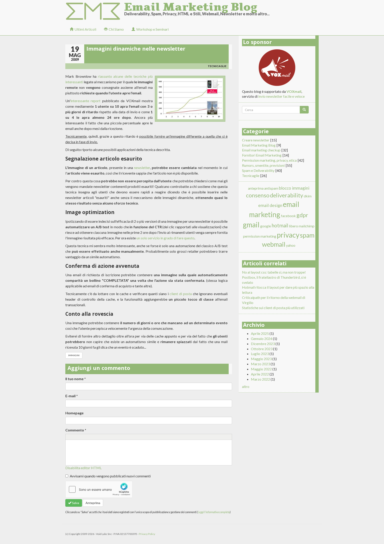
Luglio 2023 (260, 353)
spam (307, 235)
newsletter (142, 167)
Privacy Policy (147, 534)
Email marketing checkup (261, 150)
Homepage (74, 413)
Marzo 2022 (260, 379)
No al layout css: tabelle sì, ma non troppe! (274, 272)
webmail (273, 244)
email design (270, 205)
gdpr (302, 215)
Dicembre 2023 (263, 343)
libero (293, 226)
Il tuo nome (75, 379)
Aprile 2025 (260, 333)
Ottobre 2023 (261, 349)
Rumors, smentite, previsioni (263, 165)
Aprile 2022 (260, 374)
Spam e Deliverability (258, 170)
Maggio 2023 (261, 359)
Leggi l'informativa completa (214, 512)
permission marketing (259, 236)
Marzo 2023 (260, 364)
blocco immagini (294, 188)
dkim (308, 196)
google (265, 226)
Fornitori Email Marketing (262, 155)
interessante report (85, 101)
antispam (271, 188)
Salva (75, 503)
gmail (251, 224)
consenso (257, 195)
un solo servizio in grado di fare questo (165, 238)
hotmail (280, 225)
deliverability (286, 195)
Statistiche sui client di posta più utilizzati (273, 308)
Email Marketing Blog (190, 5)
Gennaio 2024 (261, 338)
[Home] (94, 11)
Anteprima (93, 503)
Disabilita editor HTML (83, 468)
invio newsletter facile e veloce (281, 96)
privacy (288, 234)
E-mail (71, 396)
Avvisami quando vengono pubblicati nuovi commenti (110, 476)
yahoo (290, 245)
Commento (75, 430)
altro (245, 386)
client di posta (181, 294)
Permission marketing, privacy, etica (269, 160)
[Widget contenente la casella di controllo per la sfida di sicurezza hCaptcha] (98, 489)
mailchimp (306, 226)
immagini (74, 355)
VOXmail (293, 91)
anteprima (256, 188)
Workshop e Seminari (152, 29)
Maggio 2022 (261, 369)
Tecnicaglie (217, 66)
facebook (288, 216)
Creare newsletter (255, 140)
